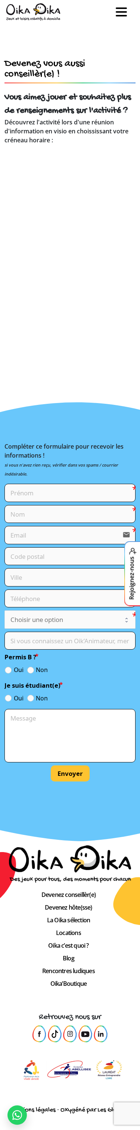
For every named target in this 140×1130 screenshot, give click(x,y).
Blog (68, 958)
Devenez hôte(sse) (68, 907)
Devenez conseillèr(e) (68, 895)
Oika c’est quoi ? (68, 945)
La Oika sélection (68, 920)
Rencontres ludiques (68, 971)
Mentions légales (33, 1110)
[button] (124, 12)
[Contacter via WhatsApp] (17, 1115)
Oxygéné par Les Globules (95, 1110)
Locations (68, 933)
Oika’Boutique (68, 983)
